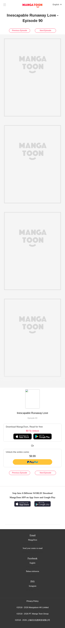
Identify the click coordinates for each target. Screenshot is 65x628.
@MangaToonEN (32, 566)
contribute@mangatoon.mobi (32, 552)
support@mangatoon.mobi (32, 543)
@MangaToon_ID (32, 575)
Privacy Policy (32, 601)
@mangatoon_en (32, 590)
